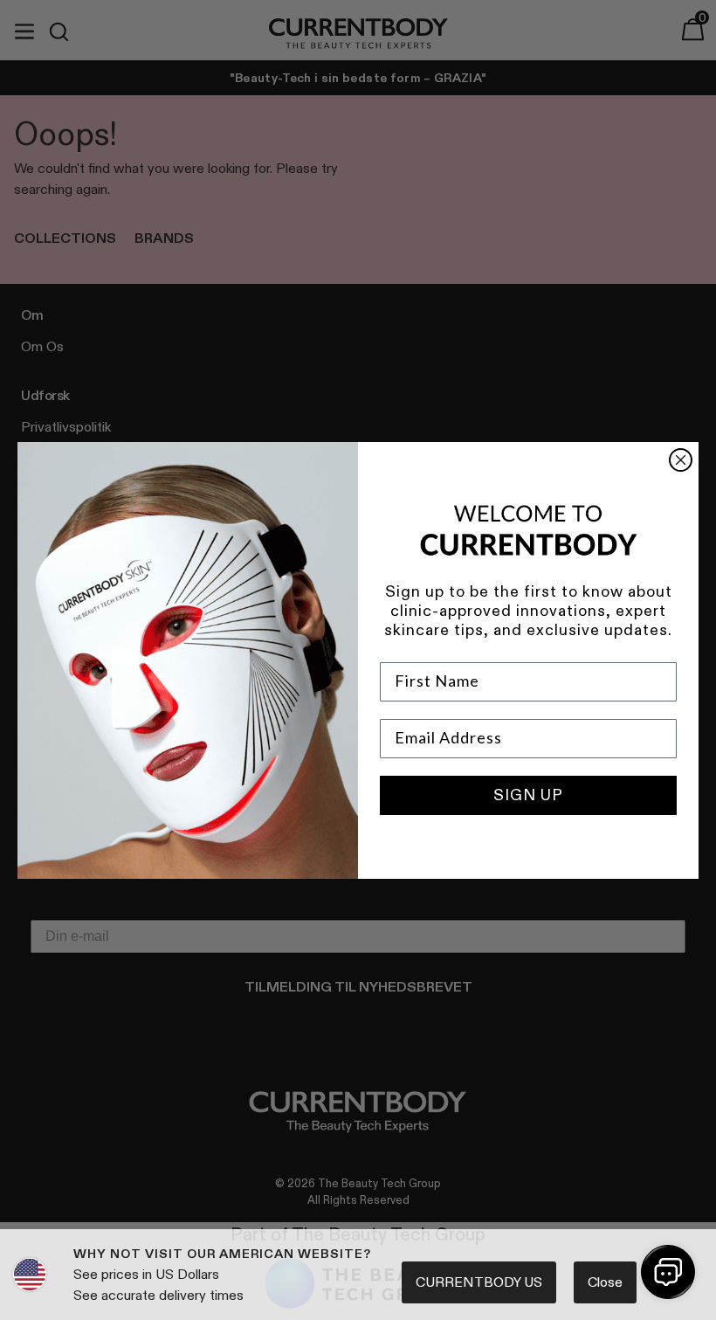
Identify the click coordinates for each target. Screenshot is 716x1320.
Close (605, 1282)
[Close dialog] (681, 460)
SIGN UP (528, 795)
